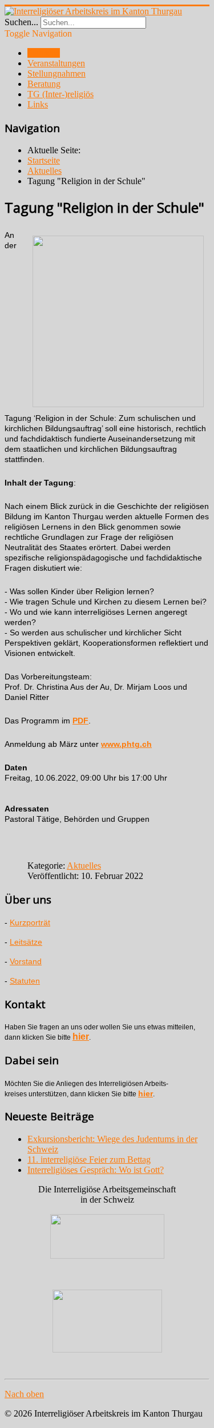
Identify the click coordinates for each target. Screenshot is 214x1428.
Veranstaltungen (56, 63)
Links (37, 104)
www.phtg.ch (126, 744)
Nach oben (24, 1394)
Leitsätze (26, 941)
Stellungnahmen (56, 73)
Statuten (25, 980)
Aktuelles (84, 865)
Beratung (43, 84)
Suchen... (21, 22)
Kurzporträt (30, 922)
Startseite (43, 53)
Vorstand (26, 961)
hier (80, 1036)
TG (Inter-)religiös (60, 94)
